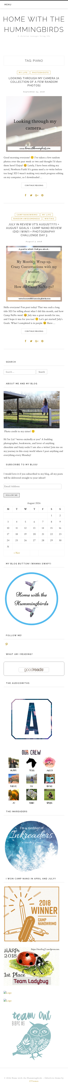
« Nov (17, 553)
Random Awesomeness (26, 219)
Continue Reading (34, 185)
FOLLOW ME (11, 495)
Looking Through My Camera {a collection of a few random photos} (34, 82)
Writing (49, 219)
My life (23, 72)
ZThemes (34, 1081)
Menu (7, 4)
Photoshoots (40, 72)
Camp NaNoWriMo (27, 215)
